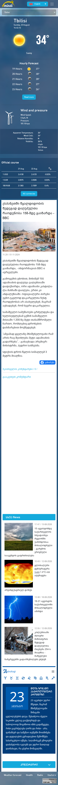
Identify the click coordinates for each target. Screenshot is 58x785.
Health (29, 775)
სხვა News (13, 517)
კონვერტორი (29, 764)
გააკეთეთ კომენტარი (17, 377)
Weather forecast (12, 775)
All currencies (29, 193)
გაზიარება (49, 362)
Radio (40, 775)
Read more (29, 97)
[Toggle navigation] (52, 4)
